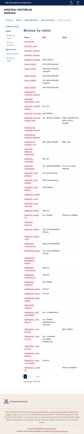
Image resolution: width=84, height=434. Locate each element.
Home (10, 20)
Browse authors (13, 54)
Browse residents (10, 43)
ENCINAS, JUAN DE (32, 51)
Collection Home (12, 27)
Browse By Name (31, 20)
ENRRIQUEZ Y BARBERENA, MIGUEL (29, 260)
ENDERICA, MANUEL (32, 60)
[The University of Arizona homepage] (18, 2)
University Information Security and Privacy (42, 428)
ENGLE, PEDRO (30, 64)
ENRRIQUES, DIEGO (32, 251)
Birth (44, 37)
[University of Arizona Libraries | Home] (16, 401)
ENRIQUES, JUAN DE (32, 113)
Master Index (11, 49)
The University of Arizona (59, 431)
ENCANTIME (29, 42)
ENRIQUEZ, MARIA (31, 211)
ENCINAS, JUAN (30, 46)
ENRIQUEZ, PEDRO (31, 229)
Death (64, 37)
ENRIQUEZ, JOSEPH (32, 195)
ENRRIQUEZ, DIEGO (32, 289)
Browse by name (47, 20)
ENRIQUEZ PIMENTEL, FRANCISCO (29, 152)
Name (27, 37)
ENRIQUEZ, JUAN (31, 199)
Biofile (18, 20)
